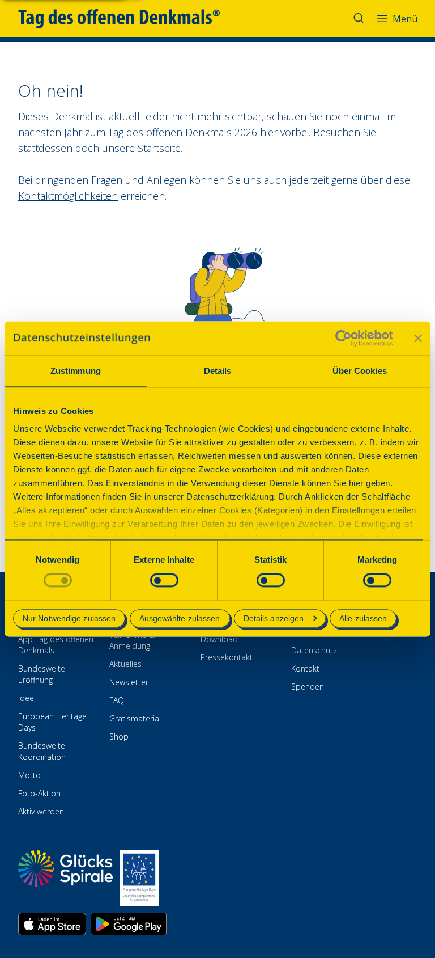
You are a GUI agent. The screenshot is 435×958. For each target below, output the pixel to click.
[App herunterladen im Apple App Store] (52, 924)
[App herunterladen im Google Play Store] (129, 924)
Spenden (307, 686)
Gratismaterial (135, 718)
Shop (119, 736)
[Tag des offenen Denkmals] (127, 18)
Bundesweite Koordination (42, 751)
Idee (26, 698)
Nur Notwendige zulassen (69, 618)
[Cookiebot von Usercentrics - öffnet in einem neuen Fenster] (343, 338)
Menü (405, 18)
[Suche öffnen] (359, 18)
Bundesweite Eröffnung (41, 674)
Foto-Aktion (39, 793)
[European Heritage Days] (139, 878)
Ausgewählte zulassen (179, 618)
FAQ (116, 700)
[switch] (164, 580)
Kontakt (305, 668)
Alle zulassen (363, 618)
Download (219, 639)
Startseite (159, 148)
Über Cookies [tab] (359, 370)
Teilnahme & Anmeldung (132, 640)
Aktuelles (125, 664)
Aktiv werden (41, 811)
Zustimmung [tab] (75, 370)
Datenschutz (314, 650)
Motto (29, 775)
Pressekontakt (227, 657)
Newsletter (128, 682)
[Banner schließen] (418, 338)
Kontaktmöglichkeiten (68, 195)
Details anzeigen (274, 618)
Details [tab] (218, 370)
